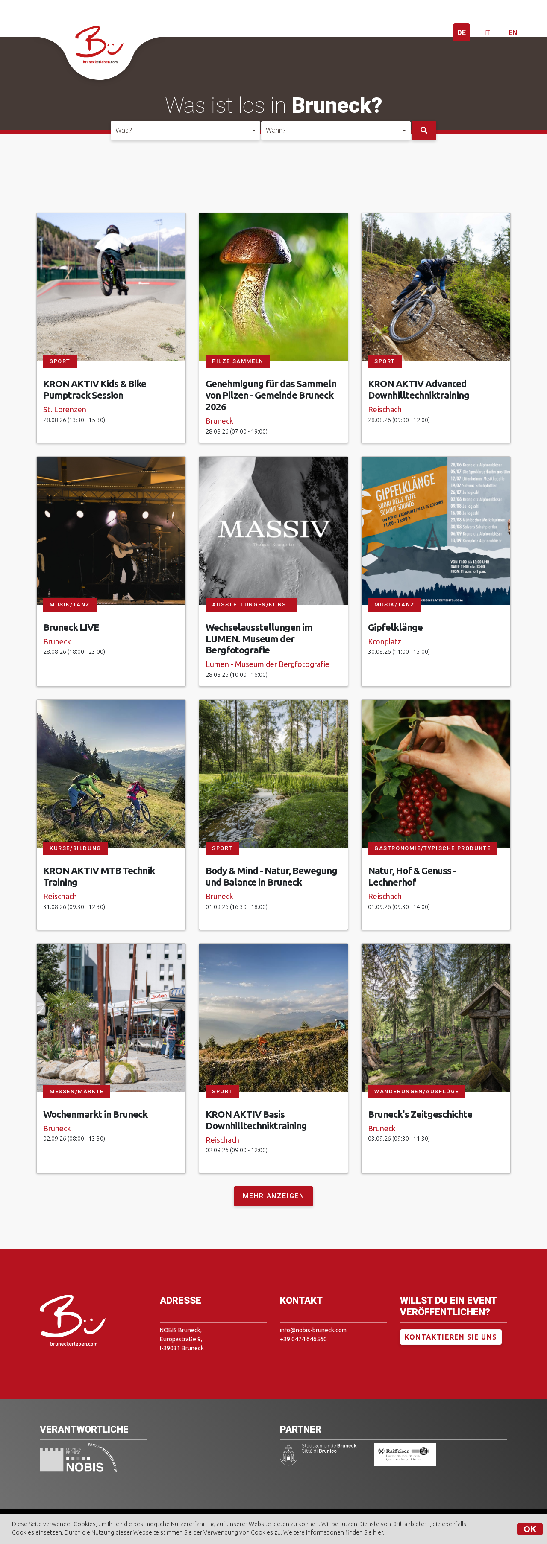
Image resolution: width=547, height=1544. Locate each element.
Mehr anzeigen (274, 1196)
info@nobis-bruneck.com (313, 1330)
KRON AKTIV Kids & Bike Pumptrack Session (94, 389)
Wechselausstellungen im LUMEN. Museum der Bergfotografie (259, 638)
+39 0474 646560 (303, 1339)
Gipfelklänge (395, 627)
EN (513, 33)
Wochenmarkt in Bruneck (95, 1114)
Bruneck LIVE (71, 627)
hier (378, 1532)
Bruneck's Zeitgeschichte (420, 1114)
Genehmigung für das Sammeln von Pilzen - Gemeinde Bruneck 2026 (271, 395)
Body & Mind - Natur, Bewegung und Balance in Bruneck (271, 876)
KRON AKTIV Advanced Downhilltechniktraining (418, 389)
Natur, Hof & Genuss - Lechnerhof (412, 876)
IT (487, 33)
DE (461, 33)
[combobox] (185, 130)
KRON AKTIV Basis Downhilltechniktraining (256, 1120)
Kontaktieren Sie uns (451, 1337)
